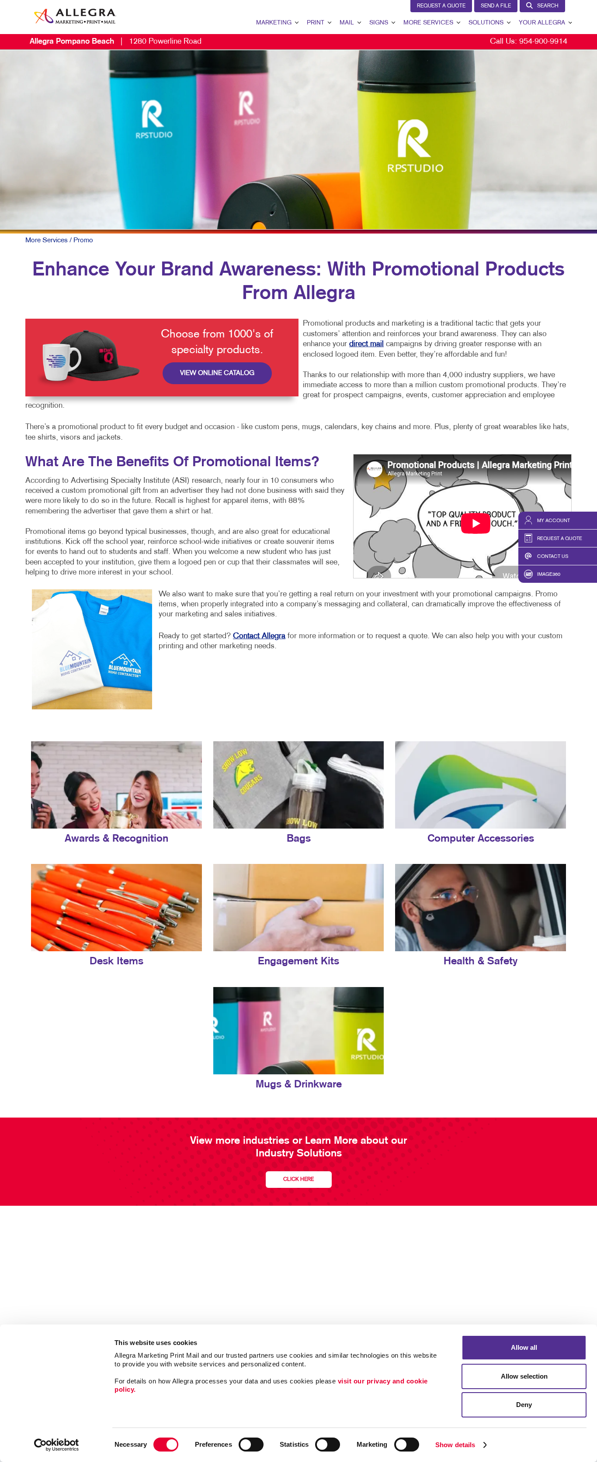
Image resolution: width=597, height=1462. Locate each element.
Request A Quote (441, 6)
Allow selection (524, 1376)
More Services (428, 23)
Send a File (496, 6)
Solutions (486, 23)
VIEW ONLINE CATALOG (217, 373)
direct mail (366, 344)
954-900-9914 (543, 41)
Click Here (298, 1179)
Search (548, 6)
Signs (378, 23)
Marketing (274, 23)
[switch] (251, 1445)
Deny (524, 1404)
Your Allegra (542, 23)
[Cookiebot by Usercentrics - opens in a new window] (56, 1445)
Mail (347, 23)
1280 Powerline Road (115, 41)
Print (315, 23)
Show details (455, 1444)
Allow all (524, 1347)
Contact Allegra (259, 636)
